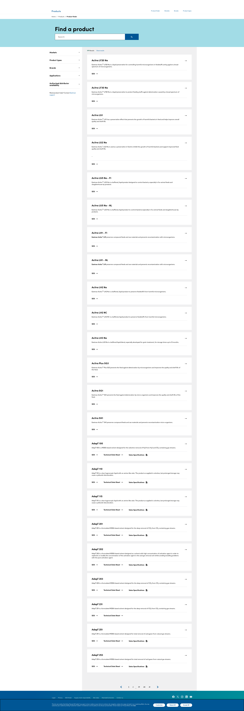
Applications (55, 75)
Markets (166, 11)
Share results (100, 50)
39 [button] (139, 687)
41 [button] (149, 687)
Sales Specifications (136, 455)
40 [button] (144, 687)
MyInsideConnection (108, 698)
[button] (121, 687)
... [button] (135, 688)
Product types (187, 11)
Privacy (60, 698)
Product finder (155, 11)
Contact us (120, 698)
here (134, 705)
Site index (96, 698)
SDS (93, 74)
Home (54, 17)
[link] (139, 67)
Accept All (186, 705)
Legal (53, 698)
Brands (176, 11)
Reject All (173, 705)
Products (61, 17)
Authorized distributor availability (59, 84)
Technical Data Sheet (112, 455)
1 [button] (128, 687)
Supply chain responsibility (82, 698)
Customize (159, 705)
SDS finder (68, 698)
